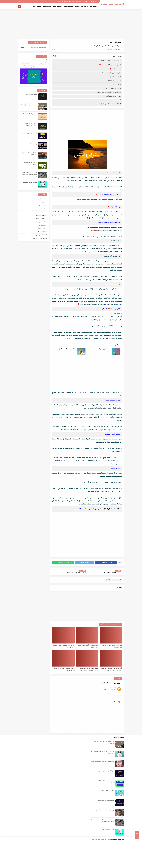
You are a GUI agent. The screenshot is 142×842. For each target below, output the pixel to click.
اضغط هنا (94, 230)
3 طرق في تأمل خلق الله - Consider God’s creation (64, 669)
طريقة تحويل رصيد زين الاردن (29, 133)
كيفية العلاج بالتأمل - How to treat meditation (87, 646)
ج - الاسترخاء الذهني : (114, 84)
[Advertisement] (71, 24)
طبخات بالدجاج (41, 225)
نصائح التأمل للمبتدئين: (113, 96)
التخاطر (43, 212)
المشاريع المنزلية (68, 6)
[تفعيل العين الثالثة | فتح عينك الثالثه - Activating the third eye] (87, 658)
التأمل (110, 42)
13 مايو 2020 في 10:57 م (110, 689)
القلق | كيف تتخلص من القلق (67, 349)
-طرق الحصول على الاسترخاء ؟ (111, 73)
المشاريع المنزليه (40, 215)
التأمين (43, 209)
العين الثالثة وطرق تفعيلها (30, 182)
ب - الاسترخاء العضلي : (113, 81)
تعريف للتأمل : (116, 100)
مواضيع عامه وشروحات (81, 6)
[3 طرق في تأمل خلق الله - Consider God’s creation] (63, 658)
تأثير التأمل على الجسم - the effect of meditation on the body (111, 669)
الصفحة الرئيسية (94, 1)
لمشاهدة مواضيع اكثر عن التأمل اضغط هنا (107, 104)
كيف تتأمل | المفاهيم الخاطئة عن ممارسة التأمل (112, 646)
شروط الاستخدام (73, 1)
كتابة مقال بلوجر (40, 235)
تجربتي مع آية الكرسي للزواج (30, 114)
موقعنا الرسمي (37, 6)
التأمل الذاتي (41, 205)
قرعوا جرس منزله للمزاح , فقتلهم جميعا (104, 810)
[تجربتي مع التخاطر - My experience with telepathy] (63, 635)
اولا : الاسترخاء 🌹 (115, 69)
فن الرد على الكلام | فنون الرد (107, 790)
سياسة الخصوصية (83, 1)
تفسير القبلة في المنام (31, 94)
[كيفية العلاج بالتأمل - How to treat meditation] (87, 635)
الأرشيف (60, 1)
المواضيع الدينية (57, 6)
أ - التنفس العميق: (115, 77)
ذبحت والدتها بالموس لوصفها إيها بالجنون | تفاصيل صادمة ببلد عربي (29, 174)
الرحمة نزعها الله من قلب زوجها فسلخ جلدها (102, 761)
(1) (53, 49)
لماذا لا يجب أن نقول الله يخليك (106, 800)
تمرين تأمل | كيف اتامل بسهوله (111, 61)
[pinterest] (19, 1)
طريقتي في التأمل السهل (113, 88)
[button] (106, 562)
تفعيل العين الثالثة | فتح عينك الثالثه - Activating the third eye (88, 669)
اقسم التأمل (93, 6)
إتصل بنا (66, 1)
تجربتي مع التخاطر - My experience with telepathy (64, 646)
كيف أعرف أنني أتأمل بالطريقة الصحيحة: (108, 92)
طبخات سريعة (41, 228)
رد (119, 696)
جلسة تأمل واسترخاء (104, 349)
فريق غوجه (113, 688)
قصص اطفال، (41, 232)
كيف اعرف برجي (42, 60)
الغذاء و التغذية (47, 6)
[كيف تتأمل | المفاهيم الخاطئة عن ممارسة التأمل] (111, 635)
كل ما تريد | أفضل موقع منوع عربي (108, 4)
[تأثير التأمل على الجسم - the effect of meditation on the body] (111, 658)
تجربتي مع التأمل (40, 222)
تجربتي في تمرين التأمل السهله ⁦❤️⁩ (110, 65)
